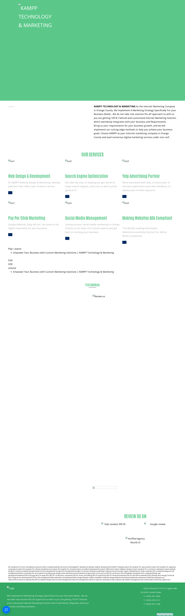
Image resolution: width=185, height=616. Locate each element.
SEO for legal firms (99, 575)
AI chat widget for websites (76, 567)
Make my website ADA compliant (140, 573)
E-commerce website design (24, 571)
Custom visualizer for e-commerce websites (147, 569)
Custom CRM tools (106, 569)
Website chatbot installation (93, 577)
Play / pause (14, 248)
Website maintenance (139, 577)
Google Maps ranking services (106, 571)
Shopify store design (159, 575)
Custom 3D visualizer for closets (63, 569)
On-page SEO (44, 575)
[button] (160, 7)
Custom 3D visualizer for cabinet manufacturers (34, 569)
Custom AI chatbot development (87, 569)
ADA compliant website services (54, 567)
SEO (149, 575)
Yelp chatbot (116, 580)
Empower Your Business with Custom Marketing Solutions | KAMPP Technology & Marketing (63, 271)
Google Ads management (65, 571)
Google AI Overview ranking (85, 571)
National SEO (23, 575)
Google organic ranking (126, 571)
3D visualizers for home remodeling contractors (25, 567)
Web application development (61, 577)
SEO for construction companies (60, 575)
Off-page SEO (33, 575)
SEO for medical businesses (116, 575)
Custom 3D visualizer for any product (137, 567)
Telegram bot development (21, 577)
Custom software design (122, 569)
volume (12, 267)
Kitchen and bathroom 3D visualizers (31, 573)
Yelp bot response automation (100, 580)
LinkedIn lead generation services (90, 573)
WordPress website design (41, 580)
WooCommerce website (22, 580)
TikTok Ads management (41, 577)
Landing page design (53, 573)
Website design (108, 577)
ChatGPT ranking (117, 567)
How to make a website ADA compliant (149, 571)
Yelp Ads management (80, 580)
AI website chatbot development (98, 567)
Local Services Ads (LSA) (118, 573)
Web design (77, 577)
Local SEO (106, 573)
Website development (123, 577)
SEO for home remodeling (82, 575)
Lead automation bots (69, 573)
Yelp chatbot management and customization (137, 580)
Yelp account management (61, 580)
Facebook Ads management (45, 571)
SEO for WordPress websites (137, 575)
